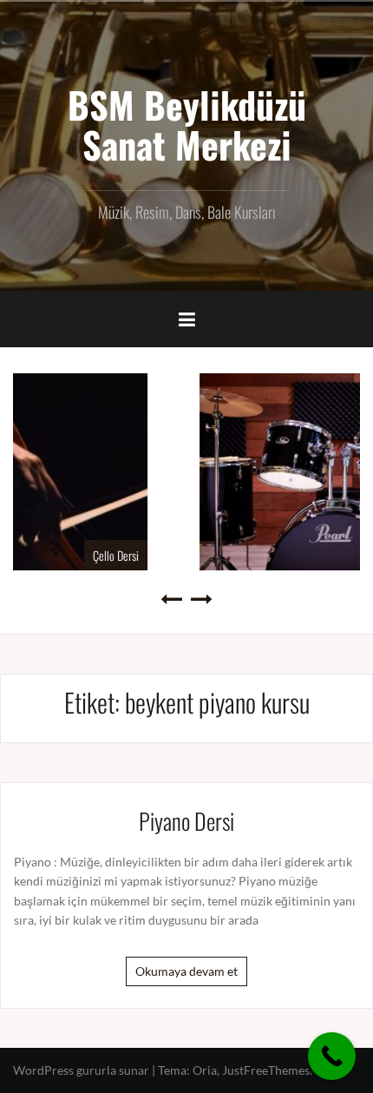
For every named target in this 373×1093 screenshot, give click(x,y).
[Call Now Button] (332, 1056)
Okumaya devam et (186, 971)
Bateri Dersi (339, 555)
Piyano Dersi (186, 821)
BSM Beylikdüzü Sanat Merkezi (187, 124)
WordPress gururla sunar (81, 1070)
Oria (205, 1070)
